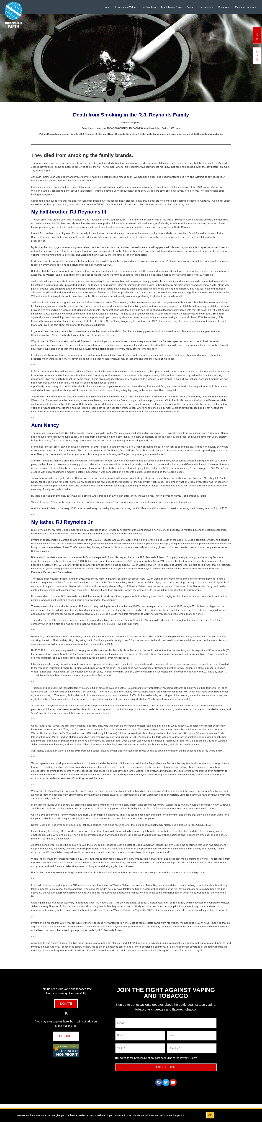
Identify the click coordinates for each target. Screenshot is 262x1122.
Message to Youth (245, 7)
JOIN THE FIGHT (166, 1067)
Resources (224, 7)
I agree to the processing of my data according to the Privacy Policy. (157, 1058)
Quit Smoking (148, 7)
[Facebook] (158, 1082)
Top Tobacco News (171, 7)
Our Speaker (206, 7)
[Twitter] (165, 1082)
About (190, 7)
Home (107, 7)
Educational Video (125, 7)
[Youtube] (173, 1082)
